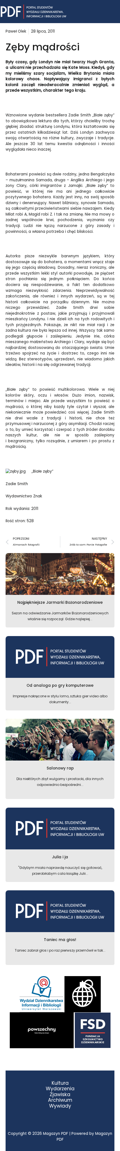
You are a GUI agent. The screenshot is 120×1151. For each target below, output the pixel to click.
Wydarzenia (60, 1089)
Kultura (60, 1083)
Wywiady (60, 1106)
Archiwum (60, 1100)
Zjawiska (60, 1095)
